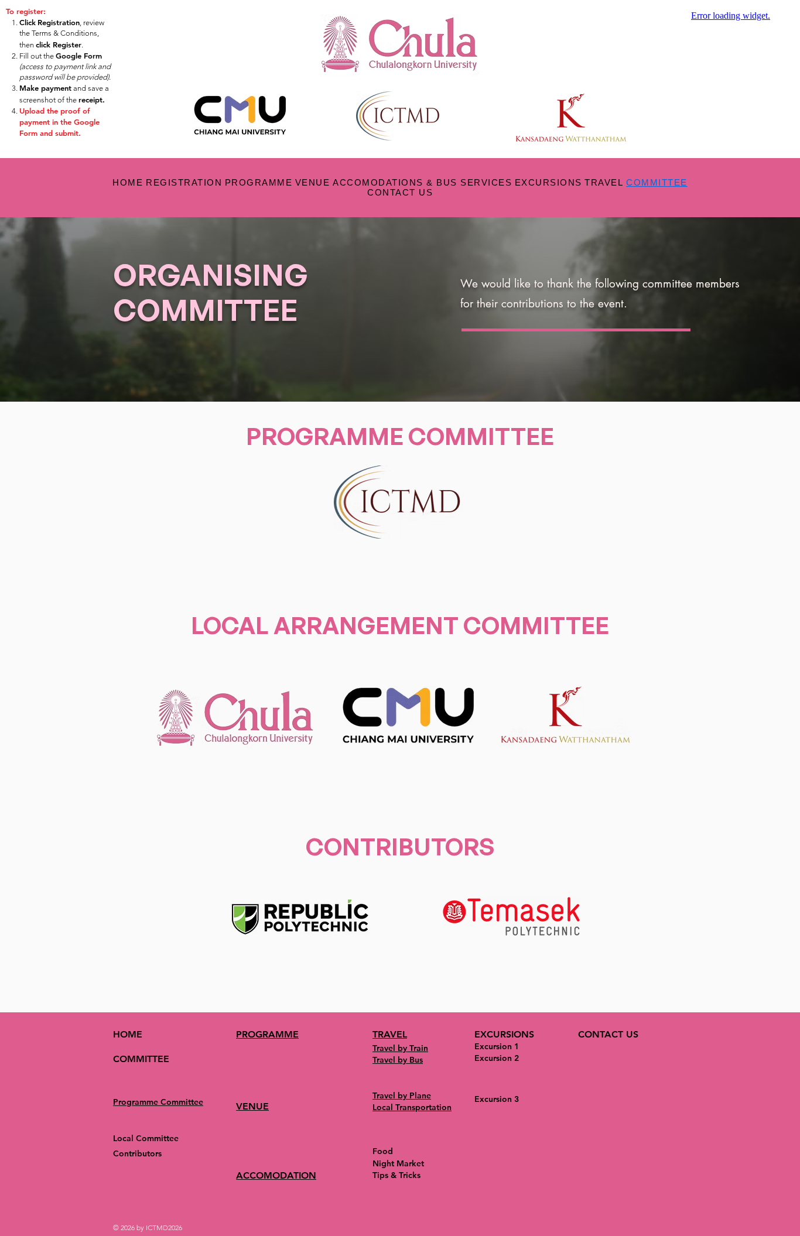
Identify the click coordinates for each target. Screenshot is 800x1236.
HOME (127, 1034)
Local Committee (146, 1138)
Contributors (137, 1153)
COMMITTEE (141, 1058)
